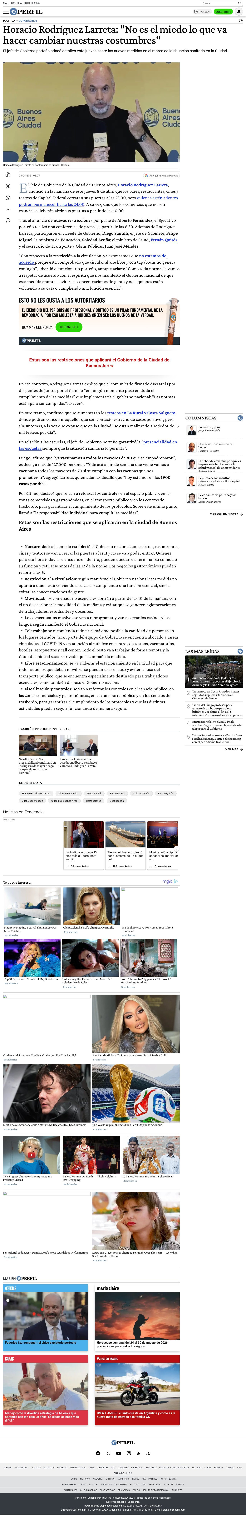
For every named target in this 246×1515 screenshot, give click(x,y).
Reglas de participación (156, 1490)
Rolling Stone (138, 1484)
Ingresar (204, 11)
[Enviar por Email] (7, 209)
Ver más (232, 749)
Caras (207, 1467)
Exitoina (218, 1467)
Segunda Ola (117, 800)
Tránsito (177, 1490)
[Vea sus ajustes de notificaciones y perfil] (239, 11)
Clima (92, 1467)
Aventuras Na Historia (114, 1484)
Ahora (7, 1467)
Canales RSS (70, 1490)
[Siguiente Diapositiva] (176, 848)
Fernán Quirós (164, 239)
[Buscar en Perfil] (239, 3)
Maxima (179, 1484)
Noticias (197, 1467)
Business (151, 1467)
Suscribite (223, 11)
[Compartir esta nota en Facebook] (7, 174)
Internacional (78, 1467)
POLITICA (9, 20)
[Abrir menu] (6, 11)
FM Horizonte (167, 1479)
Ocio (113, 1467)
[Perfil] (27, 1278)
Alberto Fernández (68, 793)
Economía (48, 1467)
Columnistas (200, 417)
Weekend (97, 1479)
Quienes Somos (88, 1490)
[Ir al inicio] (26, 11)
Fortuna (109, 1479)
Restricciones (93, 800)
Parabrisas (123, 1479)
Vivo (239, 1467)
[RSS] (138, 1454)
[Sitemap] (148, 1453)
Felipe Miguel (117, 793)
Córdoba (124, 1467)
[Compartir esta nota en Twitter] (7, 186)
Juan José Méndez (32, 800)
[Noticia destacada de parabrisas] (137, 1360)
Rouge (135, 1479)
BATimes (152, 1479)
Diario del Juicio (123, 1473)
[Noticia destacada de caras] (45, 1360)
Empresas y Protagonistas (174, 1467)
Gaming (230, 1467)
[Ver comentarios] (240, 21)
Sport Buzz (155, 1484)
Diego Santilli (94, 793)
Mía (144, 1479)
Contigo (94, 1484)
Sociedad (62, 1467)
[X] (108, 1453)
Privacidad (124, 1490)
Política (36, 1467)
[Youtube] (118, 1454)
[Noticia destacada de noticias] (45, 1289)
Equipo (136, 1490)
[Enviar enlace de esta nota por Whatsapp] (7, 197)
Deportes (103, 1467)
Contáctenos (107, 1490)
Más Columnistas (224, 514)
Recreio (168, 1484)
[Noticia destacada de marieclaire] (137, 1289)
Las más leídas (202, 651)
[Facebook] (98, 1453)
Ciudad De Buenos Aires (64, 800)
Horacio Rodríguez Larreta (36, 793)
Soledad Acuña (141, 793)
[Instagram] (129, 1453)
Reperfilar (137, 1467)
